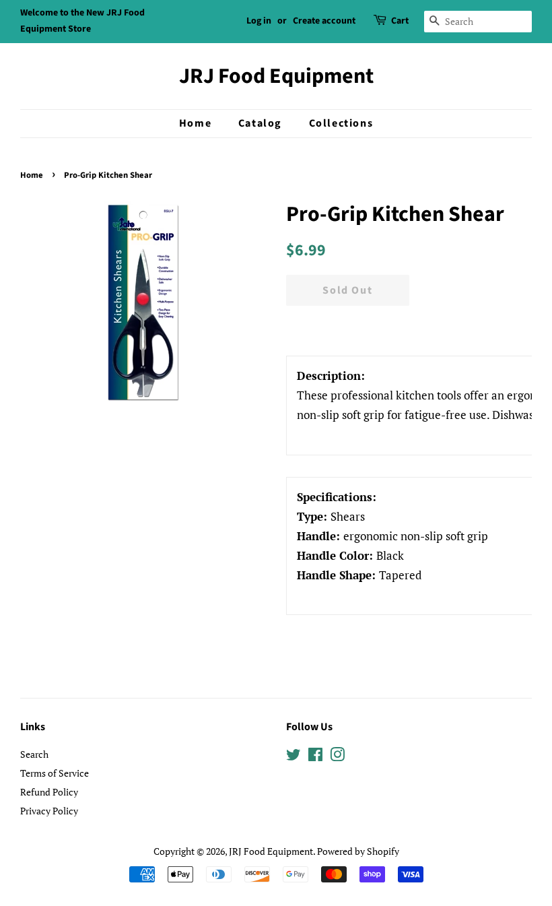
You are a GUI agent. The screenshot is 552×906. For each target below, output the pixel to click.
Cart (400, 21)
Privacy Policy (49, 810)
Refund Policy (49, 791)
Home (195, 123)
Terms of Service (54, 773)
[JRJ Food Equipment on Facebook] (315, 756)
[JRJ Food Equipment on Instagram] (337, 756)
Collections (341, 123)
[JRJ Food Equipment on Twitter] (293, 756)
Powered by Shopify (358, 851)
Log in (258, 21)
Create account (324, 21)
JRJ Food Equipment (276, 76)
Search (34, 754)
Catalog (260, 123)
